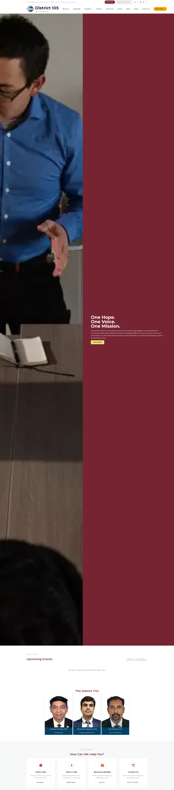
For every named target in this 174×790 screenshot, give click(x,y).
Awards (98, 9)
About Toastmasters (124, 2)
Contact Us (146, 9)
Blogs (136, 9)
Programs (87, 9)
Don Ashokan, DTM (115, 729)
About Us (65, 9)
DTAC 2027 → (160, 9)
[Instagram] (138, 2)
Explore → (41, 782)
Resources (110, 9)
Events (120, 9)
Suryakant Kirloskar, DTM (58, 729)
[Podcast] (143, 2)
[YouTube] (140, 2)
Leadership (76, 9)
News (128, 9)
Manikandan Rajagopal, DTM (87, 729)
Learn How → (71, 782)
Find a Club (109, 2)
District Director (58, 732)
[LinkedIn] (146, 2)
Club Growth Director (115, 732)
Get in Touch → (133, 782)
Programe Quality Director (87, 732)
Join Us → (102, 782)
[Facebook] (135, 2)
